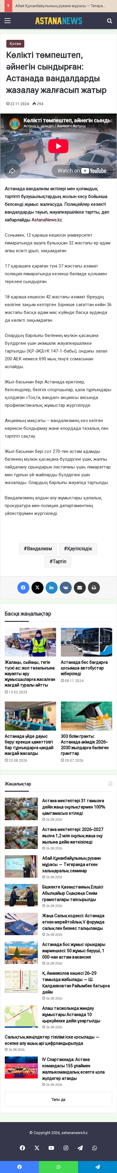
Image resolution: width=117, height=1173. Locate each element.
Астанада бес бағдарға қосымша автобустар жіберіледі (84, 668)
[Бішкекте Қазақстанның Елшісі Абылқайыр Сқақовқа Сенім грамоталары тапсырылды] (21, 895)
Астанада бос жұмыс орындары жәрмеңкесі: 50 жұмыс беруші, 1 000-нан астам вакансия (73, 950)
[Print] (94, 588)
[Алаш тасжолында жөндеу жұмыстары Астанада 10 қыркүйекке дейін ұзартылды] (21, 1016)
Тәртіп (59, 561)
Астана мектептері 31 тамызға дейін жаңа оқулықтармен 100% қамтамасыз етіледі (73, 807)
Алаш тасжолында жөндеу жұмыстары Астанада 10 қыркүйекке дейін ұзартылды (71, 1014)
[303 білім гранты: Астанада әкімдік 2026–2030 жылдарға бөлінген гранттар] (86, 716)
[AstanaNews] (58, 20)
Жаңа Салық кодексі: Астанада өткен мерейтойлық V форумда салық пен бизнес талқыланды (73, 922)
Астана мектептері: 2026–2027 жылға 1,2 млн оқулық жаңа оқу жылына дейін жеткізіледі (72, 835)
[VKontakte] (66, 588)
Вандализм (39, 548)
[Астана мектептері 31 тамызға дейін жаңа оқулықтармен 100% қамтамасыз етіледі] (21, 809)
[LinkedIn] (52, 588)
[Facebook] (23, 588)
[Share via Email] (80, 588)
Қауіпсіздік (79, 548)
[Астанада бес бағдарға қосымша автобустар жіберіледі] (86, 642)
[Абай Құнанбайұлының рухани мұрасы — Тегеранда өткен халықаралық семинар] (21, 866)
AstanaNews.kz (47, 220)
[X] (38, 588)
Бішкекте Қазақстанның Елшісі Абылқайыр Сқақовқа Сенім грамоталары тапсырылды (72, 893)
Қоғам (15, 43)
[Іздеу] (109, 23)
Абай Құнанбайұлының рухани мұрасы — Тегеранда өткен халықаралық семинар (71, 864)
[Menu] (7, 23)
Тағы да (58, 1099)
